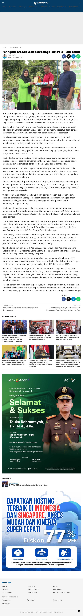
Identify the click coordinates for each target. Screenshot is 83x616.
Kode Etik (31, 586)
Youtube (7, 604)
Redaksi (5, 589)
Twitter (32, 600)
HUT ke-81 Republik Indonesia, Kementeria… (28, 485)
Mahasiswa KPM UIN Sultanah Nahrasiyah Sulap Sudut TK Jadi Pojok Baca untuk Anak (14, 362)
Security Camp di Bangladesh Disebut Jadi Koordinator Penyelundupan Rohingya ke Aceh (63, 307)
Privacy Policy (33, 589)
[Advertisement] (41, 28)
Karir (55, 586)
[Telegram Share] (73, 56)
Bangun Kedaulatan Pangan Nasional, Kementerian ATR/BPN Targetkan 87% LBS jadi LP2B (40, 363)
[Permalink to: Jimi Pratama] (4, 56)
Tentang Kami (7, 592)
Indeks (4, 586)
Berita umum (13, 483)
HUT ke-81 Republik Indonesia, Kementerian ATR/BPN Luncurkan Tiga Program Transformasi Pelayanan (14, 338)
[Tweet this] (68, 56)
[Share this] (64, 56)
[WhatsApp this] (78, 56)
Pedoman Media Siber (61, 592)
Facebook (7, 600)
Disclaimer (57, 589)
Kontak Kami (32, 592)
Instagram (58, 600)
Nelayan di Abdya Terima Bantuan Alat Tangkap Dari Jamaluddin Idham (40, 337)
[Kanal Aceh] (41, 3)
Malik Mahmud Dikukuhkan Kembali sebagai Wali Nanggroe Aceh (20, 307)
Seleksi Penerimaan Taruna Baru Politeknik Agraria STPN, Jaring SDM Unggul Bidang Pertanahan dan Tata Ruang (68, 363)
